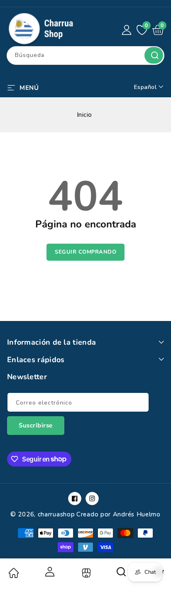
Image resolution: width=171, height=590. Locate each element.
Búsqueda (153, 55)
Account (49, 571)
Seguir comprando (85, 252)
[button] (23, 87)
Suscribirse (36, 425)
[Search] (121, 574)
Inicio (84, 115)
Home (13, 573)
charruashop (56, 514)
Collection (85, 573)
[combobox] (85, 55)
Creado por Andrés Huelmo (118, 514)
